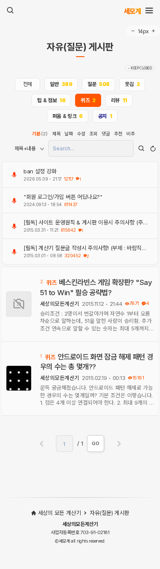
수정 (81, 134)
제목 (56, 134)
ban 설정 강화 (39, 171)
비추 (130, 134)
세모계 (132, 11)
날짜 (68, 134)
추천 (118, 134)
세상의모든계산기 (59, 304)
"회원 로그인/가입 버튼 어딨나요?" (62, 196)
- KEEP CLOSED (139, 68)
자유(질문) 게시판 (80, 47)
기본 (40, 134)
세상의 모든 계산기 (59, 512)
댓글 (106, 134)
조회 (93, 134)
